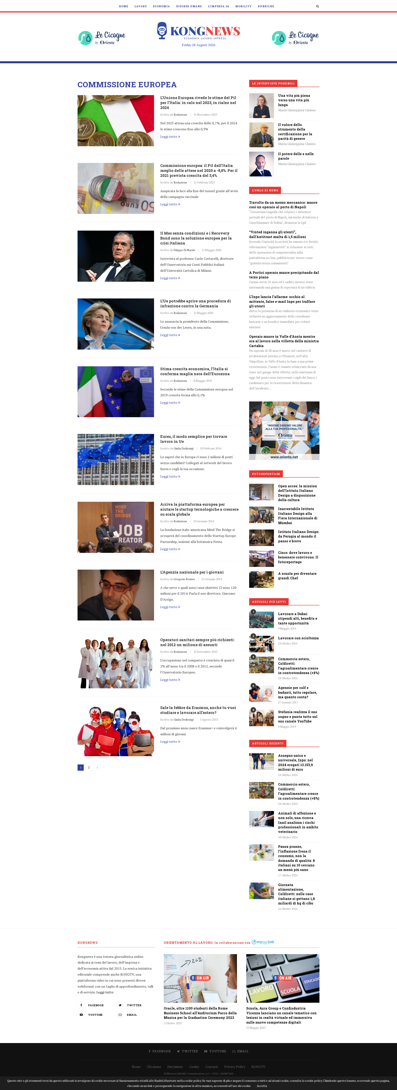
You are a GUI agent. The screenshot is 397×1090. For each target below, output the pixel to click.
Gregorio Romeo (184, 579)
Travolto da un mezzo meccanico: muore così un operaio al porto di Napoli (283, 204)
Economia (161, 6)
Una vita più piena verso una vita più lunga (294, 100)
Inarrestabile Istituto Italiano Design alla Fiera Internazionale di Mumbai (297, 516)
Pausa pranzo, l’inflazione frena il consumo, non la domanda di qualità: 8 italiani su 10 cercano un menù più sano (296, 858)
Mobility (243, 6)
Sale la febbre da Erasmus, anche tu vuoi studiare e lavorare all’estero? (198, 710)
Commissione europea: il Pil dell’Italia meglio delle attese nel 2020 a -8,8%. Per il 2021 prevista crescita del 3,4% (199, 170)
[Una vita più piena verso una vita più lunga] (261, 96)
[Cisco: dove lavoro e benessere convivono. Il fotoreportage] (261, 553)
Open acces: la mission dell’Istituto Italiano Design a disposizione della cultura (297, 493)
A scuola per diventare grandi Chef (297, 575)
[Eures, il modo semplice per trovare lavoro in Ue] (116, 459)
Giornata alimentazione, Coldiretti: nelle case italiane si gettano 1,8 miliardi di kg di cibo (296, 894)
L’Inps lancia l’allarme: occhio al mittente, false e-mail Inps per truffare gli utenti (282, 301)
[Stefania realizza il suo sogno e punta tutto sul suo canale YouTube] (261, 718)
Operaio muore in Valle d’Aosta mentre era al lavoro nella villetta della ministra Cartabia (284, 341)
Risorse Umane (189, 6)
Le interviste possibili (273, 83)
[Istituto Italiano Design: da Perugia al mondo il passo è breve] (261, 532)
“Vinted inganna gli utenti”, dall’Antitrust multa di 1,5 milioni (277, 234)
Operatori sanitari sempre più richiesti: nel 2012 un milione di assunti (197, 642)
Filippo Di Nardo (184, 250)
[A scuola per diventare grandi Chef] (261, 574)
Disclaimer (175, 1066)
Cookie (194, 1066)
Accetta (262, 1086)
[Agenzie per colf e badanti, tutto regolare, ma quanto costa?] (261, 693)
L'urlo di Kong (265, 190)
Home (123, 6)
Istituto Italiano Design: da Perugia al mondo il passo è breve (298, 536)
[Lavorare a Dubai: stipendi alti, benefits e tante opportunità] (261, 620)
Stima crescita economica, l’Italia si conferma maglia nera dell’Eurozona (195, 371)
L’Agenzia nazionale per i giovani (192, 572)
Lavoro (140, 6)
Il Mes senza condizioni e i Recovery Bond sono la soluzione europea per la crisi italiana (196, 238)
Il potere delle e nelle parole (296, 156)
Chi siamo (154, 1066)
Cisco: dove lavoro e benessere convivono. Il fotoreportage (298, 557)
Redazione (180, 114)
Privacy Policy (234, 1066)
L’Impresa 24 (218, 6)
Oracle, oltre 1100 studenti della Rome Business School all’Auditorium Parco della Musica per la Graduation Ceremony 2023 (200, 1013)
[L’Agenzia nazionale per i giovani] (116, 595)
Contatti (211, 1066)
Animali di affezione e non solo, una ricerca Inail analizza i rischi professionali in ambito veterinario (298, 822)
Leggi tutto (168, 136)
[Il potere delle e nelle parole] (261, 154)
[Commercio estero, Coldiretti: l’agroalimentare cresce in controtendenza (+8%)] (261, 665)
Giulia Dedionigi (184, 448)
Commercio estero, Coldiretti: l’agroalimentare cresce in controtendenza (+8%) (298, 666)
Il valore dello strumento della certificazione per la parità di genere (295, 131)
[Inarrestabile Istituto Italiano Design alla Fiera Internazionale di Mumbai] (261, 509)
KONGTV (258, 1066)
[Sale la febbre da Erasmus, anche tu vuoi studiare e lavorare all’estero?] (116, 730)
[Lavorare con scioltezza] (261, 644)
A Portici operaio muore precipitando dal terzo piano (284, 274)
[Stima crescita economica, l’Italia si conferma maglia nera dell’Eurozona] (116, 391)
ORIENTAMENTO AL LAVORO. (189, 943)
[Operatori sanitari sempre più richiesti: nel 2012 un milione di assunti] (116, 662)
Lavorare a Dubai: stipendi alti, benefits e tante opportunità (297, 618)
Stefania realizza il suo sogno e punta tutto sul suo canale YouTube (297, 716)
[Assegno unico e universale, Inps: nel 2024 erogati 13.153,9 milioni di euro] (261, 761)
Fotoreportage (266, 474)
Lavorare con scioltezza (298, 638)
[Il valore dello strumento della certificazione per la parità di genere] (261, 125)
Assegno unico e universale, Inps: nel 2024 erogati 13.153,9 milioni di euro (295, 762)
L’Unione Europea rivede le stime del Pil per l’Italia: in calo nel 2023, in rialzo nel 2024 (198, 102)
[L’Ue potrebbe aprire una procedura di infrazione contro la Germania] (116, 324)
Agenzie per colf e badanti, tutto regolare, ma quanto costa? (297, 692)
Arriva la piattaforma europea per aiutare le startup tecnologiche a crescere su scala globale (199, 509)
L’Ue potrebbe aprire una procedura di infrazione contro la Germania (195, 303)
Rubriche (266, 6)
